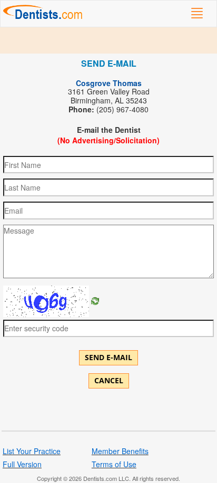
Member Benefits (120, 451)
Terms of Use (114, 464)
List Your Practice (32, 451)
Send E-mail (108, 357)
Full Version (22, 464)
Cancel (108, 380)
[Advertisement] (108, 40)
